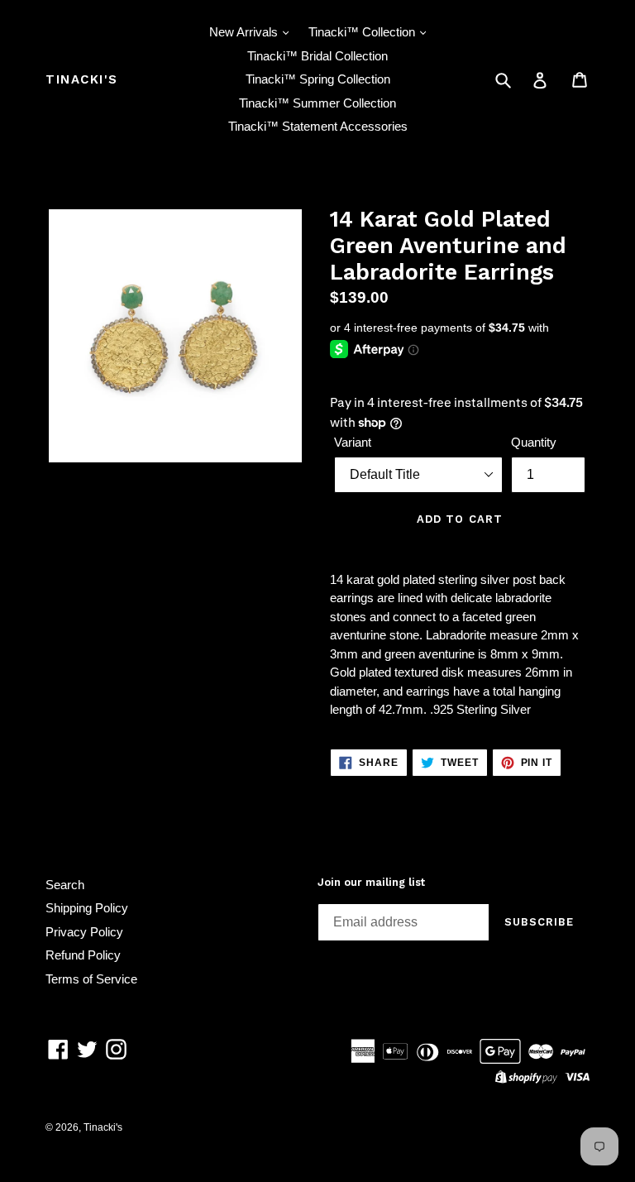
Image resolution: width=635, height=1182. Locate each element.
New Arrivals (245, 32)
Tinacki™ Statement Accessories (318, 126)
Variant (352, 442)
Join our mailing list (371, 882)
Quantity (533, 442)
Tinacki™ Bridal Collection (317, 56)
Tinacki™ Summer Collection (317, 103)
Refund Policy (83, 955)
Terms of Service (91, 979)
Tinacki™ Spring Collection (318, 79)
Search (64, 885)
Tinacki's (81, 79)
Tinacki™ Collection (363, 32)
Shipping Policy (86, 908)
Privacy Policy (84, 932)
